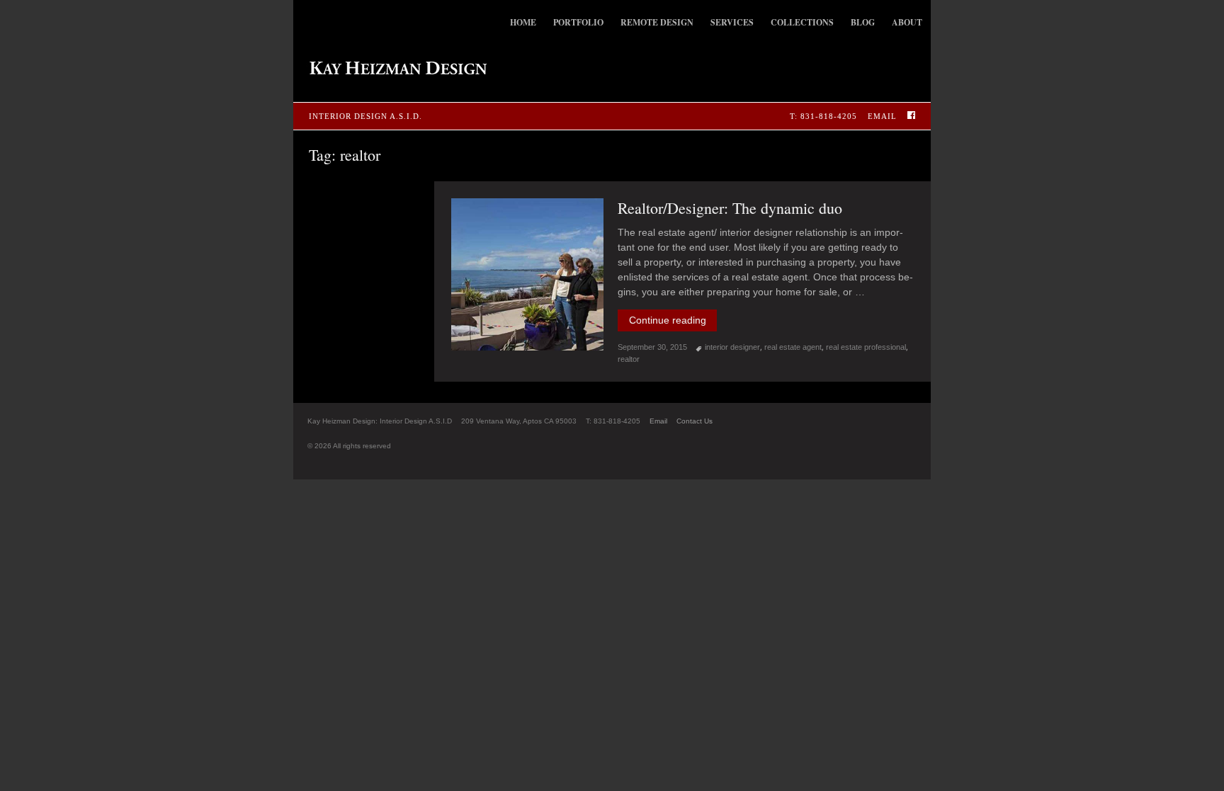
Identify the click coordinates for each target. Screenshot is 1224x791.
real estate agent (793, 347)
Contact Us (694, 421)
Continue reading (673, 320)
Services (732, 22)
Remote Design (656, 22)
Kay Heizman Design (390, 68)
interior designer (732, 347)
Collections (802, 22)
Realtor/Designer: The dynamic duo (730, 208)
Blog (863, 22)
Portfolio (578, 22)
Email (882, 116)
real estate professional (866, 347)
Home (523, 22)
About (907, 22)
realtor (629, 359)
